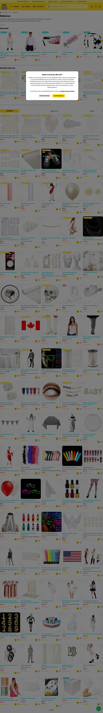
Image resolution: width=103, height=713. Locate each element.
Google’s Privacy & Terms (67, 91)
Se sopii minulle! (59, 96)
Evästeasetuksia (45, 96)
